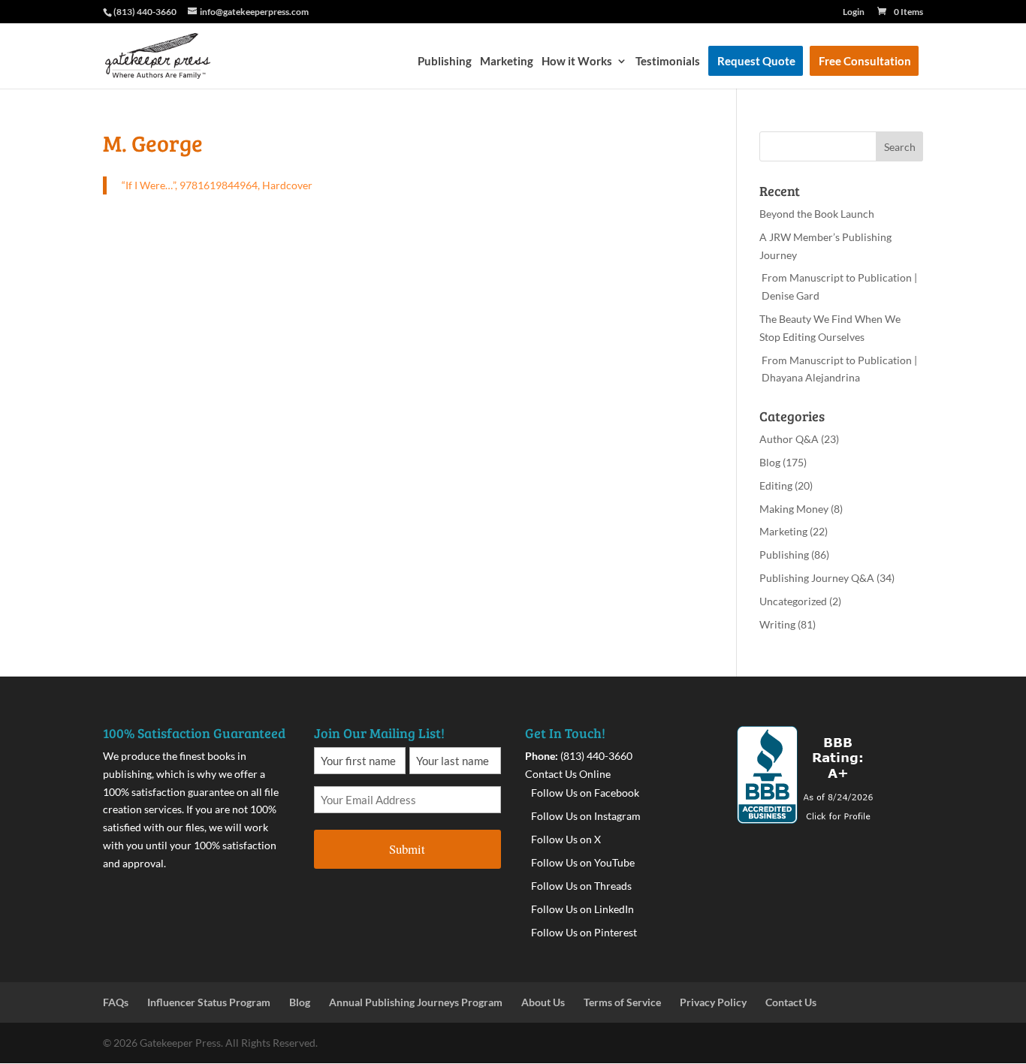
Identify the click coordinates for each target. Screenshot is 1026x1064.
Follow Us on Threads (581, 885)
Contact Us (790, 1002)
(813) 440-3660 (596, 755)
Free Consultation (865, 61)
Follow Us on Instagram (586, 815)
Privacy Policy (713, 1002)
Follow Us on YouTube (583, 862)
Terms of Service (622, 1002)
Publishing (445, 62)
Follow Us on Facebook (585, 792)
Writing (777, 624)
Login (854, 12)
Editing (775, 485)
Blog (769, 462)
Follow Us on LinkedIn (582, 909)
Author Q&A (789, 439)
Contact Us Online (568, 773)
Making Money (793, 508)
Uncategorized (793, 601)
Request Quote (756, 61)
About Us (543, 1002)
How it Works (577, 62)
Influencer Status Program (208, 1002)
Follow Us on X (566, 839)
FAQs (115, 1002)
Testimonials (667, 62)
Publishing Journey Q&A (816, 577)
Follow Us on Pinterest (584, 932)
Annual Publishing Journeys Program (415, 1002)
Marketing (506, 62)
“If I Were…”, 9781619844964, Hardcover (217, 185)
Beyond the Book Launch (816, 213)
